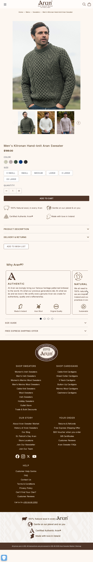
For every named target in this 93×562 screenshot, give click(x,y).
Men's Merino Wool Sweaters (26, 384)
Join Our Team (26, 449)
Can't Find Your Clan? (26, 492)
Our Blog (26, 432)
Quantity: (9, 185)
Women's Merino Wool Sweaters (26, 380)
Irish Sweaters (26, 397)
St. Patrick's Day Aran (26, 436)
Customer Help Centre (26, 471)
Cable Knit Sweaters (26, 388)
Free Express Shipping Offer (21, 331)
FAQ (26, 475)
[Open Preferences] (4, 558)
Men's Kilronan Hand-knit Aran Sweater (58, 12)
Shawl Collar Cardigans (67, 376)
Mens (28, 12)
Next (78, 123)
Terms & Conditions (26, 484)
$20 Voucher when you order (67, 432)
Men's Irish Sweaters (26, 376)
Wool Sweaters (26, 393)
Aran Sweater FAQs (67, 444)
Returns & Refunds (67, 423)
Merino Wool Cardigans (67, 388)
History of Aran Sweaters (26, 428)
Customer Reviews (67, 440)
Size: (6, 167)
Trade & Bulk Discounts (26, 409)
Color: (7, 157)
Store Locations (26, 440)
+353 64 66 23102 (30, 502)
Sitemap (78, 546)
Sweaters (36, 12)
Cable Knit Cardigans (67, 372)
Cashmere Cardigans (67, 393)
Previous (14, 123)
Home (21, 12)
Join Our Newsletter (26, 444)
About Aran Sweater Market (26, 423)
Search (84, 4)
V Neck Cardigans (67, 380)
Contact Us (26, 479)
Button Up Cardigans (67, 384)
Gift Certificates (67, 436)
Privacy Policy (25, 488)
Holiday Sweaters (26, 401)
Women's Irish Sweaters (26, 372)
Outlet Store (25, 405)
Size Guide (11, 323)
